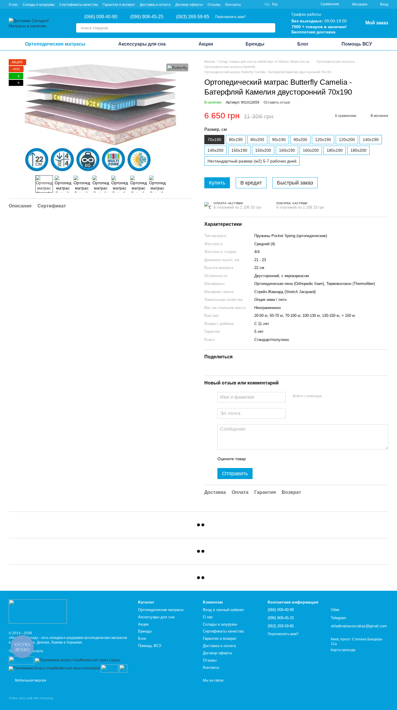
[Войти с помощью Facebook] (328, 396)
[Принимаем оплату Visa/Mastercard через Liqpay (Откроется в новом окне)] (77, 660)
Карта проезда (343, 650)
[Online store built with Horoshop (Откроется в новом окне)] (31, 703)
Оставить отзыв (277, 102)
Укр (267, 4)
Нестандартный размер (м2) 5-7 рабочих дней (252, 161)
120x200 (347, 139)
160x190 (287, 150)
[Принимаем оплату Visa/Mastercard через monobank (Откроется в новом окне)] (54, 668)
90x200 (300, 139)
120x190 (323, 139)
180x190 (335, 150)
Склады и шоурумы (39, 5)
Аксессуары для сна (142, 43)
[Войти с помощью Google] (337, 396)
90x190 (279, 139)
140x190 (371, 139)
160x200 (311, 150)
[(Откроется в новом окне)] (109, 668)
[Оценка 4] (283, 458)
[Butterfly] (177, 67)
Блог (303, 43)
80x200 (257, 139)
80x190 (236, 139)
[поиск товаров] (270, 27)
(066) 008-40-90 (100, 17)
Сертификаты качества (78, 5)
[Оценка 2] (264, 458)
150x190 (239, 150)
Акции (206, 43)
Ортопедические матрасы (55, 43)
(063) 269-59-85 (192, 17)
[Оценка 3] (274, 458)
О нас (13, 5)
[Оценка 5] (292, 458)
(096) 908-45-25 (146, 17)
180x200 (358, 150)
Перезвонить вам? (230, 17)
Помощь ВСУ (356, 43)
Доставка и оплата (155, 5)
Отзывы (214, 5)
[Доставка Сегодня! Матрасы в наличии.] (38, 611)
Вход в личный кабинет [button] (223, 610)
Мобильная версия (30, 680)
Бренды (255, 43)
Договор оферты (189, 5)
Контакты (233, 5)
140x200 (215, 150)
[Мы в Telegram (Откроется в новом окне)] (256, 4)
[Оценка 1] (255, 458)
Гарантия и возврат (119, 5)
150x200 (263, 150)
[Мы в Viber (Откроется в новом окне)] (249, 4)
